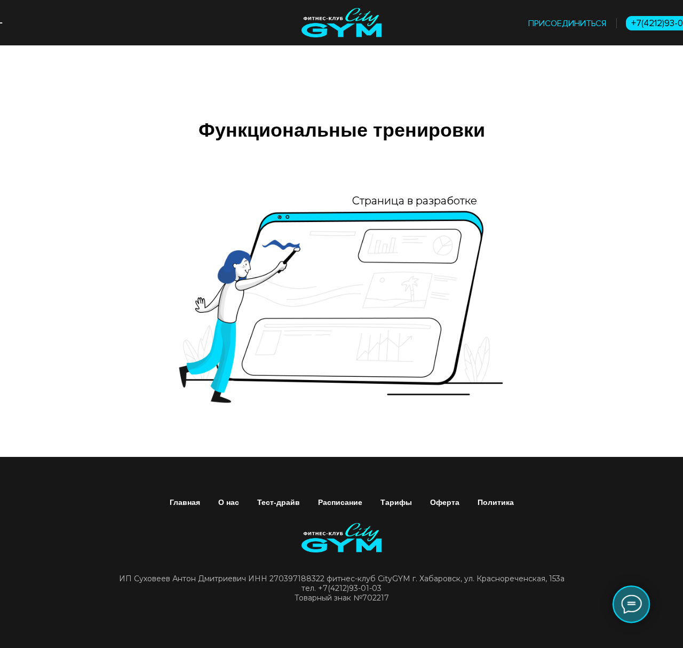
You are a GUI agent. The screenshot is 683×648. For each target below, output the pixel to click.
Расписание (340, 502)
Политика (496, 502)
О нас (228, 502)
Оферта (444, 502)
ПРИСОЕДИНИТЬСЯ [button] (567, 23)
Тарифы (396, 502)
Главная (185, 502)
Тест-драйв (278, 502)
